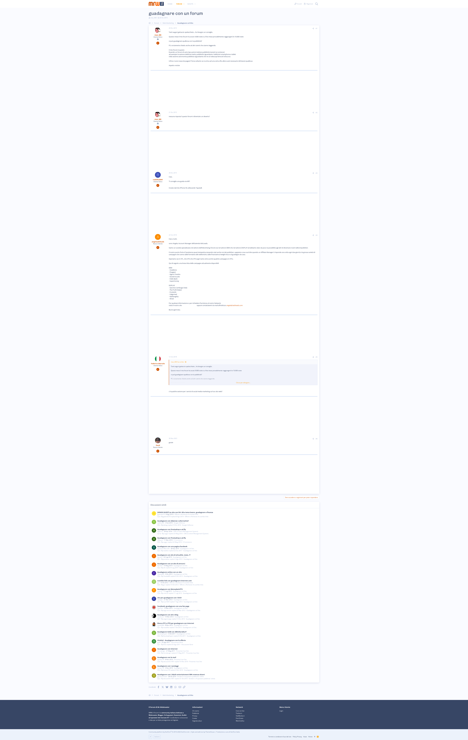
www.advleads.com (189, 305)
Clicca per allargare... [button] (243, 383)
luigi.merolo (167, 610)
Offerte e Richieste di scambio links (186, 514)
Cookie (194, 718)
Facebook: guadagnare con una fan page (173, 606)
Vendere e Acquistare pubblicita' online (190, 676)
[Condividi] (313, 28)
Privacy (194, 716)
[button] (183, 4)
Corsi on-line (240, 711)
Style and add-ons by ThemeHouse (203, 732)
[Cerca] (316, 4)
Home (310, 737)
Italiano (157, 737)
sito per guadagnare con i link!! (169, 598)
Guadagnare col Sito (187, 549)
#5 (316, 357)
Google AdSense (179, 523)
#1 (316, 28)
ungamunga (167, 619)
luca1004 (166, 602)
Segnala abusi (197, 721)
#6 (316, 439)
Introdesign (161, 651)
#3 (316, 173)
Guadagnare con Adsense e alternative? (173, 521)
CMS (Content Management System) (185, 531)
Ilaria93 (159, 557)
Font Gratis (239, 718)
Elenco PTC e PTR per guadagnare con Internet (175, 623)
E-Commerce (178, 540)
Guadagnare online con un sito (169, 572)
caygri (166, 533)
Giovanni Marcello (163, 549)
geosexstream (162, 676)
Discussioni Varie (177, 642)
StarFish (160, 608)
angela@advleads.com (234, 305)
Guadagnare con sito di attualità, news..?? (173, 555)
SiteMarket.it (240, 716)
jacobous (166, 559)
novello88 (160, 625)
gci (158, 583)
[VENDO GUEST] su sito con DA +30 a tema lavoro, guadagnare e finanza (185, 512)
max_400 (154, 18)
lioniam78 (160, 659)
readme (166, 550)
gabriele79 (161, 514)
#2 (316, 113)
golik (159, 642)
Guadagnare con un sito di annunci (171, 563)
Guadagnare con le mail (166, 657)
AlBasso (160, 531)
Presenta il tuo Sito (182, 651)
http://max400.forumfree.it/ (195, 50)
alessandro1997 (168, 661)
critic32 (159, 591)
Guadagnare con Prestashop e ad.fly (171, 529)
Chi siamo (195, 711)
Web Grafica (240, 721)
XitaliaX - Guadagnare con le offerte (171, 640)
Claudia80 (160, 574)
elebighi (160, 600)
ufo (164, 567)
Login (281, 711)
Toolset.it (239, 713)
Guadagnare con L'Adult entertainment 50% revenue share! (181, 674)
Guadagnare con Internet (167, 649)
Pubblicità (195, 713)
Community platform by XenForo (169, 732)
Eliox (164, 644)
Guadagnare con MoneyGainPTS (170, 589)
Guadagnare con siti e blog (167, 615)
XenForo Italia (235, 732)
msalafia (166, 627)
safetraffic (160, 523)
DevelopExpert (162, 634)
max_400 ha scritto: (177, 362)
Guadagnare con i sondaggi (168, 666)
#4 (316, 235)
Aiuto (305, 737)
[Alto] (314, 737)
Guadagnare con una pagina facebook (172, 546)
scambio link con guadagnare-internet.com (174, 581)
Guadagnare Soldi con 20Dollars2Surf (171, 632)
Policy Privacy (297, 737)
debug (165, 525)
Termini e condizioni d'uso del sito (279, 737)
